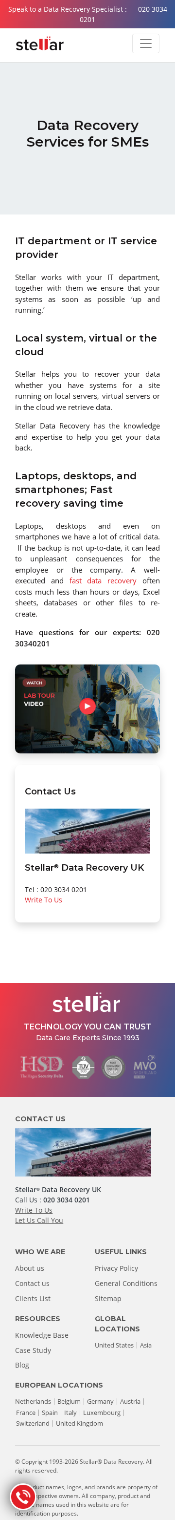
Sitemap (108, 1298)
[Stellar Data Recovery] (40, 43)
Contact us (32, 1283)
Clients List (33, 1298)
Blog (22, 1365)
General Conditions (126, 1283)
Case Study (33, 1350)
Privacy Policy (116, 1268)
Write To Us (43, 899)
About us (29, 1268)
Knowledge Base (42, 1335)
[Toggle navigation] (145, 43)
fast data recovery (103, 580)
